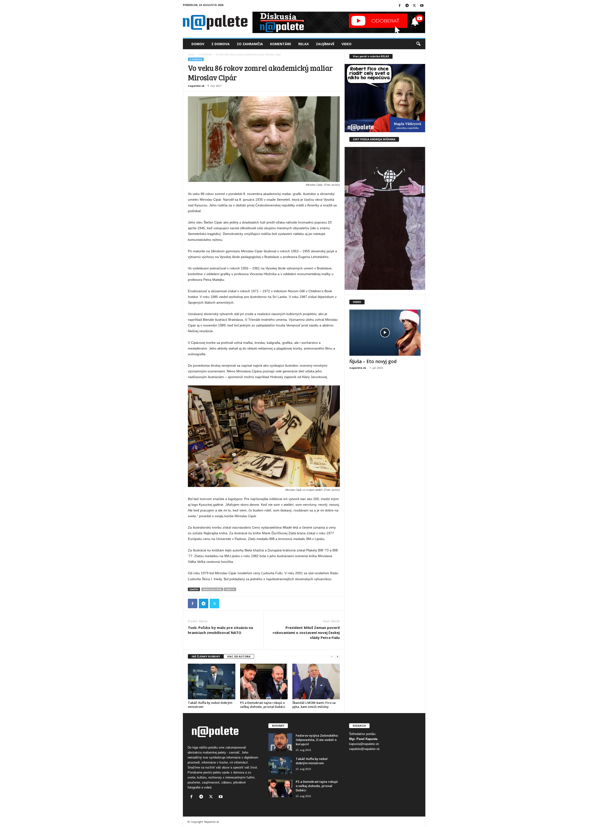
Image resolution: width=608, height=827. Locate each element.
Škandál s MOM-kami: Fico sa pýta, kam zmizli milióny (314, 705)
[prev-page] (331, 656)
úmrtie (230, 589)
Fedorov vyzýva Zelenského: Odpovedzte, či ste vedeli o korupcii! (317, 739)
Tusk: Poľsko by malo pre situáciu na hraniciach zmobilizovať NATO (220, 630)
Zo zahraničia (250, 44)
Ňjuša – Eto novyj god (373, 361)
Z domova (220, 44)
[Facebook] (400, 5)
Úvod (191, 54)
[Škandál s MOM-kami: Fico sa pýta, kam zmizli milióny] (316, 681)
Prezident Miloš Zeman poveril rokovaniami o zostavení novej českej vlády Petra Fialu (306, 632)
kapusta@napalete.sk (364, 744)
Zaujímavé (325, 44)
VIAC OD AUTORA (239, 656)
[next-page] (337, 656)
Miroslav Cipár (212, 589)
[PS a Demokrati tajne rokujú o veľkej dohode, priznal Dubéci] (264, 681)
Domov (197, 44)
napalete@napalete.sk (364, 749)
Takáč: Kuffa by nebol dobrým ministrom (210, 705)
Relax (303, 44)
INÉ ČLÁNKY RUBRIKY (206, 656)
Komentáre (280, 44)
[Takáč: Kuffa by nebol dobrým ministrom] (211, 681)
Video (347, 44)
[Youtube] (422, 5)
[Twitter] (414, 5)
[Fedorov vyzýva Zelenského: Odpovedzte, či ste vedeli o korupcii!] (280, 742)
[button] (418, 44)
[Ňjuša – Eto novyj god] (385, 333)
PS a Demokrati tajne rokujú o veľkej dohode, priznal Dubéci (262, 705)
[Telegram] (407, 5)
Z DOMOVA (205, 54)
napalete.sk (196, 86)
